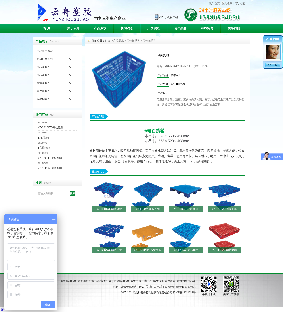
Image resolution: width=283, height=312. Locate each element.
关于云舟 (73, 28)
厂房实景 (153, 28)
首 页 (46, 28)
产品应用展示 (45, 51)
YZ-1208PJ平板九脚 (50, 158)
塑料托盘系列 (45, 59)
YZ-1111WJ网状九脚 (50, 168)
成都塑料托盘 (121, 281)
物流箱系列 (43, 83)
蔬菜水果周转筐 (186, 281)
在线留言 (207, 28)
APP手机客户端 (168, 17)
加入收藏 (227, 3)
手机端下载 (209, 294)
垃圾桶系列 (43, 98)
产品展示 (100, 28)
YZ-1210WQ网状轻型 (50, 127)
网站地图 (239, 3)
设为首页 (214, 3)
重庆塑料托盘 (68, 281)
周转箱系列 (43, 67)
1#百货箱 (43, 137)
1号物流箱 (44, 147)
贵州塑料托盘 (86, 281)
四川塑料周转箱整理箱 (162, 281)
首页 (107, 40)
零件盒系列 (43, 90)
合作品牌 (180, 28)
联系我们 (234, 28)
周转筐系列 (43, 75)
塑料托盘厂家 (139, 281)
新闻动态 (127, 28)
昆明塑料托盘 (104, 281)
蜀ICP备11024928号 (184, 292)
